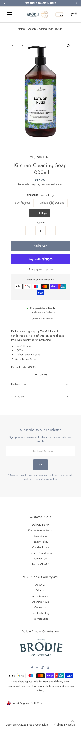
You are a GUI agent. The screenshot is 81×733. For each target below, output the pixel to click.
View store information (43, 318)
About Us (40, 585)
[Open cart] (73, 14)
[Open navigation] (9, 14)
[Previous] (12, 46)
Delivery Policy (40, 525)
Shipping (35, 184)
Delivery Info (18, 384)
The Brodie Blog (40, 613)
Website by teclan (64, 725)
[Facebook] (32, 668)
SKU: (35, 374)
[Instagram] (36, 668)
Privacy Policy (40, 542)
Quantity (40, 223)
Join (40, 464)
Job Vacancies (40, 619)
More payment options (40, 269)
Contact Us (40, 558)
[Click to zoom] (68, 46)
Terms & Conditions (40, 553)
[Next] (22, 46)
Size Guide (17, 397)
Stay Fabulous (24, 203)
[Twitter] (48, 668)
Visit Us (40, 590)
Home (21, 29)
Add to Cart (40, 246)
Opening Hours (40, 602)
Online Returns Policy (40, 530)
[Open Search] (59, 14)
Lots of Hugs (40, 213)
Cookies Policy (40, 547)
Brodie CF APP (40, 564)
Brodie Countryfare (37, 725)
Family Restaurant (40, 596)
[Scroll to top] (73, 721)
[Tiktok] (42, 668)
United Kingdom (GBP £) (25, 703)
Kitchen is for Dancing (53, 203)
